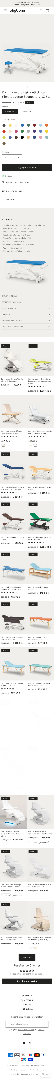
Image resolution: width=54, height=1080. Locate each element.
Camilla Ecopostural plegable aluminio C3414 (12, 737)
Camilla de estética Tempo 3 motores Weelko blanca (11, 886)
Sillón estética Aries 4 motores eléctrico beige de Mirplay (39, 939)
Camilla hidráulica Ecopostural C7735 (39, 488)
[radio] (3, 445)
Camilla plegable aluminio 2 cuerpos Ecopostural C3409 (11, 588)
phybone (15, 1066)
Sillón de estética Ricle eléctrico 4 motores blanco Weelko (40, 783)
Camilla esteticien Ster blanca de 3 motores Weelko (39, 886)
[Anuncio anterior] (5, 4)
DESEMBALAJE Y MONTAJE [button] (13, 320)
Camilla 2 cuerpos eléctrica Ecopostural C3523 (38, 737)
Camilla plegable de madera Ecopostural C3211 (39, 684)
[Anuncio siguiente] (49, 4)
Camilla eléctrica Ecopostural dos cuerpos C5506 (12, 638)
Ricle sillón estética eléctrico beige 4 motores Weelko (12, 783)
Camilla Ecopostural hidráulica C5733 (12, 538)
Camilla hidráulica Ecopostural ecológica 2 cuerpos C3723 (12, 488)
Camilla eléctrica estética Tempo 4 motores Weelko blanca (40, 833)
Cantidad (5, 152)
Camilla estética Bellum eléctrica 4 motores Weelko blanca (11, 834)
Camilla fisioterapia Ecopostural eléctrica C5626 (40, 538)
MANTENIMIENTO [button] (9, 308)
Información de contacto (30, 1074)
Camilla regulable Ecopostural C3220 (39, 588)
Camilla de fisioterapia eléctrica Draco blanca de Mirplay (40, 432)
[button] (5, 11)
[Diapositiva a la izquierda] (21, 87)
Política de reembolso (19, 1070)
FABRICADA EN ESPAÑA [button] (11, 302)
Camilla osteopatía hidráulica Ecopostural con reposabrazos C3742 (39, 381)
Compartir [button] (9, 199)
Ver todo (27, 957)
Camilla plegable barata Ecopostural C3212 (37, 638)
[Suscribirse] (45, 1024)
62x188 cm (10, 111)
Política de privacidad (39, 1066)
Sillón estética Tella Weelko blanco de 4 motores (11, 939)
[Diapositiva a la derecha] (33, 87)
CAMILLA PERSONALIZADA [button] (12, 326)
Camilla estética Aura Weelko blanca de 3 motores (12, 380)
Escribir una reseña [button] (27, 981)
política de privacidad (26, 1030)
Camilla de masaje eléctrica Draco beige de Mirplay (11, 432)
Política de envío (13, 1074)
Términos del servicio (37, 1070)
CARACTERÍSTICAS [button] (9, 296)
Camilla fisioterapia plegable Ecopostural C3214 (12, 684)
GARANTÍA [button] (6, 314)
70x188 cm (26, 111)
